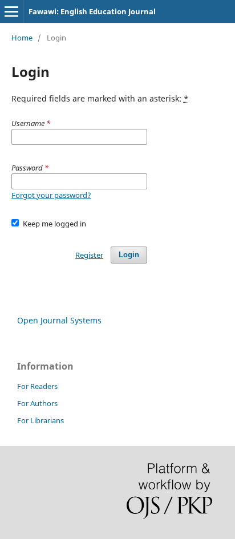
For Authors (37, 403)
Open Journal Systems (59, 320)
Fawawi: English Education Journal (92, 11)
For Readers (37, 386)
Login (129, 254)
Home (22, 38)
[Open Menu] (11, 11)
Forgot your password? (51, 195)
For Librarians (40, 420)
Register (89, 255)
